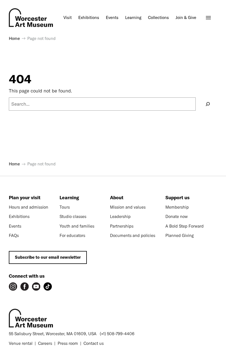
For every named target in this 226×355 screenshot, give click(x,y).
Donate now (176, 216)
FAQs (14, 235)
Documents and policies (132, 235)
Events (15, 226)
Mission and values (128, 207)
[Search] (207, 104)
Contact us (94, 343)
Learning (69, 197)
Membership (177, 207)
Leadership (120, 216)
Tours (65, 207)
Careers (45, 343)
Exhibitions (19, 216)
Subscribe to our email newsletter (48, 257)
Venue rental (21, 343)
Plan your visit (25, 197)
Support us (177, 197)
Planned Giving (179, 235)
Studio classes (73, 216)
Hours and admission (28, 207)
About (116, 197)
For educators (72, 235)
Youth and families (77, 226)
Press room (68, 343)
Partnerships (121, 226)
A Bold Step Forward (184, 226)
